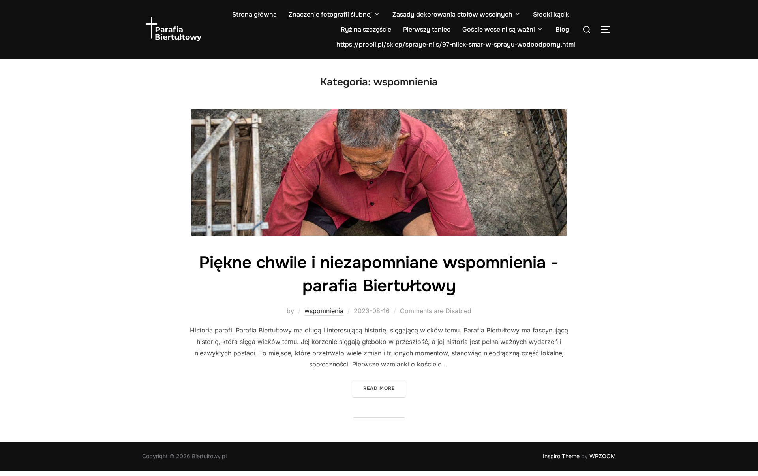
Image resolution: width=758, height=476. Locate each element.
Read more (384, 388)
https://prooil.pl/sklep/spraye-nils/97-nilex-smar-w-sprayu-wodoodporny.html (455, 44)
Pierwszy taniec (426, 29)
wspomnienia (323, 311)
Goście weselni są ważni (498, 29)
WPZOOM (602, 456)
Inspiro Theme (561, 456)
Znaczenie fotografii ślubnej (330, 14)
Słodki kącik (551, 14)
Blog (562, 29)
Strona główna (254, 14)
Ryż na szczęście (366, 29)
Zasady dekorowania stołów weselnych (452, 14)
